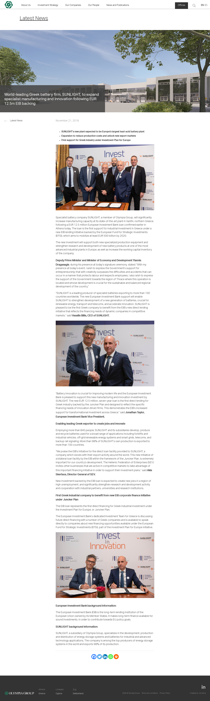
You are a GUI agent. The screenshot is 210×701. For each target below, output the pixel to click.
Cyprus (59, 693)
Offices (181, 5)
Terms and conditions (150, 693)
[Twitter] (99, 656)
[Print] (116, 656)
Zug (74, 690)
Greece (42, 693)
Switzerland (78, 693)
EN (202, 5)
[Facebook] (93, 656)
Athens (42, 690)
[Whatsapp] (110, 656)
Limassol (60, 690)
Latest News (16, 121)
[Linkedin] (105, 656)
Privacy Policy (165, 693)
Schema (202, 693)
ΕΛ (206, 5)
